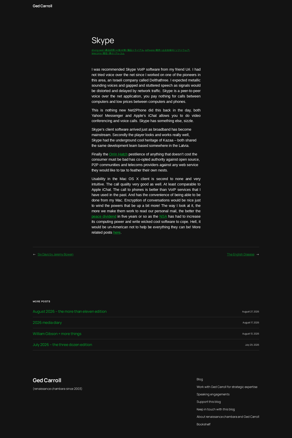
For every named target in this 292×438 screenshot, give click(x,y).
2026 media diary (47, 322)
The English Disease (240, 254)
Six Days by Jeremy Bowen (56, 254)
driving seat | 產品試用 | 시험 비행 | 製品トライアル (118, 50)
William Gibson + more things (57, 334)
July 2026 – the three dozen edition (62, 345)
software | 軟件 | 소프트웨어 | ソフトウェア (167, 50)
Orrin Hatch (118, 154)
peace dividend (104, 216)
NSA (163, 216)
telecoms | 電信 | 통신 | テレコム (108, 53)
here (116, 232)
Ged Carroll (42, 5)
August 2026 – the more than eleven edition (70, 311)
